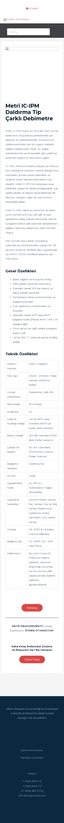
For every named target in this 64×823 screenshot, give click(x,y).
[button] (32, 608)
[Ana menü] (57, 19)
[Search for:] (28, 31)
